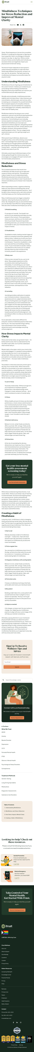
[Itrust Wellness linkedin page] (17, 1022)
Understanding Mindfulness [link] (13, 807)
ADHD (3, 732)
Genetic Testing (6, 778)
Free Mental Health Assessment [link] (17, 482)
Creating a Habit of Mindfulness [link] (14, 818)
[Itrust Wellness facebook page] (13, 1022)
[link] (31, 2)
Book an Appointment (17, 717)
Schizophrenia (6, 768)
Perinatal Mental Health (8, 752)
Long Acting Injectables (9, 782)
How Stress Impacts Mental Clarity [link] (15, 814)
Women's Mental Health (9, 760)
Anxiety (4, 736)
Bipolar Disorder (6, 740)
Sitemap (21, 1045)
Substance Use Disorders (9, 795)
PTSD (3, 756)
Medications (5, 787)
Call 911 (17, 878)
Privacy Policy (14, 1045)
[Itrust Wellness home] (5, 2)
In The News (5, 726)
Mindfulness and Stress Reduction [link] (15, 811)
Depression (5, 744)
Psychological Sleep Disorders (11, 764)
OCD (3, 748)
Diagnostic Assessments (9, 791)
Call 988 (16, 864)
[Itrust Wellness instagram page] (20, 1022)
